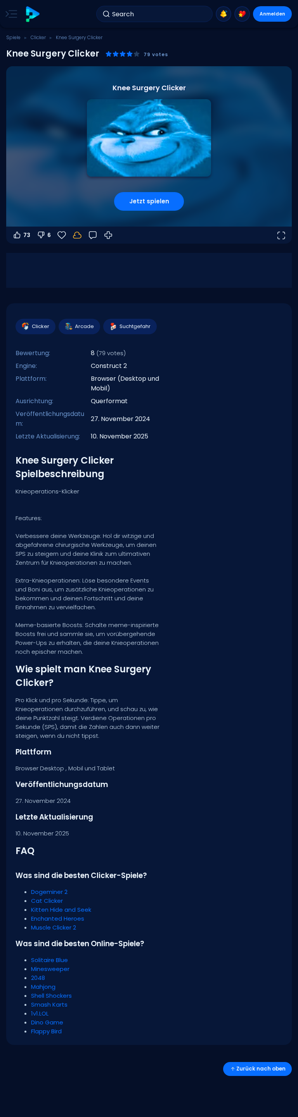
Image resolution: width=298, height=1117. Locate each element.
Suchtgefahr (135, 326)
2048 (38, 978)
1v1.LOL (40, 1013)
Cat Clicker (47, 901)
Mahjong (43, 987)
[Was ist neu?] (223, 14)
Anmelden (272, 13)
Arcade (84, 326)
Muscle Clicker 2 (53, 927)
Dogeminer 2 (49, 892)
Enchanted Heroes (57, 918)
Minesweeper (50, 969)
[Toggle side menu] (9, 14)
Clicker (38, 37)
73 (26, 235)
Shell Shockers (51, 996)
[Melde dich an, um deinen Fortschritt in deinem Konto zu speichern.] (77, 235)
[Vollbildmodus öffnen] (281, 235)
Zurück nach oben (261, 1068)
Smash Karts (49, 1004)
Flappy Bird (46, 1031)
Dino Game (47, 1022)
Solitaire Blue (49, 960)
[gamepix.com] (32, 14)
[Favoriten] (242, 14)
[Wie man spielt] (108, 235)
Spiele (13, 37)
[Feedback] (92, 235)
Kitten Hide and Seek (61, 910)
